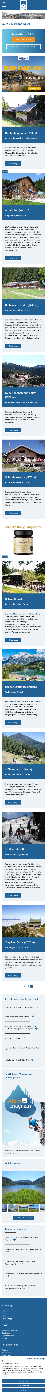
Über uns (5, 1311)
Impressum (6, 1352)
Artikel (4, 1338)
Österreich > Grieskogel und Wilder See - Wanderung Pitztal (20, 1262)
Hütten (4, 1316)
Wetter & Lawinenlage (10, 1330)
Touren (4, 1313)
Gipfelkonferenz (8, 1336)
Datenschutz (6, 1355)
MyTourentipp (7, 1319)
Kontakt (5, 1350)
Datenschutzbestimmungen (35, 1359)
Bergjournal (6, 1333)
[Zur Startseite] (23, 5)
